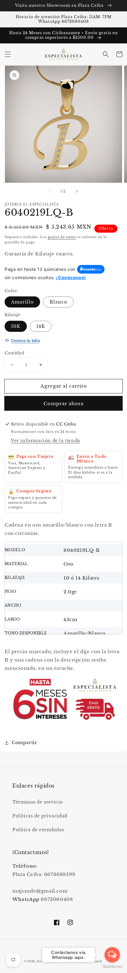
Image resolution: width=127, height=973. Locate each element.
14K (40, 326)
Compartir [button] (24, 742)
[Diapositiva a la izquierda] (50, 191)
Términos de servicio (37, 802)
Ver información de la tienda (45, 440)
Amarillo (22, 302)
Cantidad (14, 353)
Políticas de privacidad (39, 816)
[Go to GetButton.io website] (112, 967)
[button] (7, 54)
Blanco (58, 302)
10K (15, 326)
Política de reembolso (38, 830)
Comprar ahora (63, 403)
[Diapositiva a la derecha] (77, 191)
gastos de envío (62, 237)
